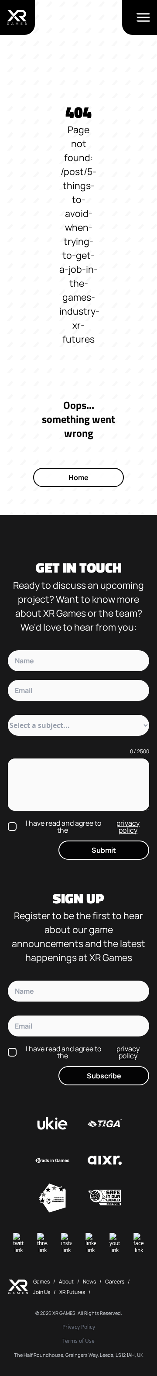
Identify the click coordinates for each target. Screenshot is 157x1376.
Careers (114, 1281)
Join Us (41, 1292)
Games (41, 1281)
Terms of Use (78, 1341)
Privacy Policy (78, 1327)
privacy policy (128, 827)
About (66, 1281)
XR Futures (72, 1292)
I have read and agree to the (83, 827)
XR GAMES (63, 1313)
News (89, 1281)
